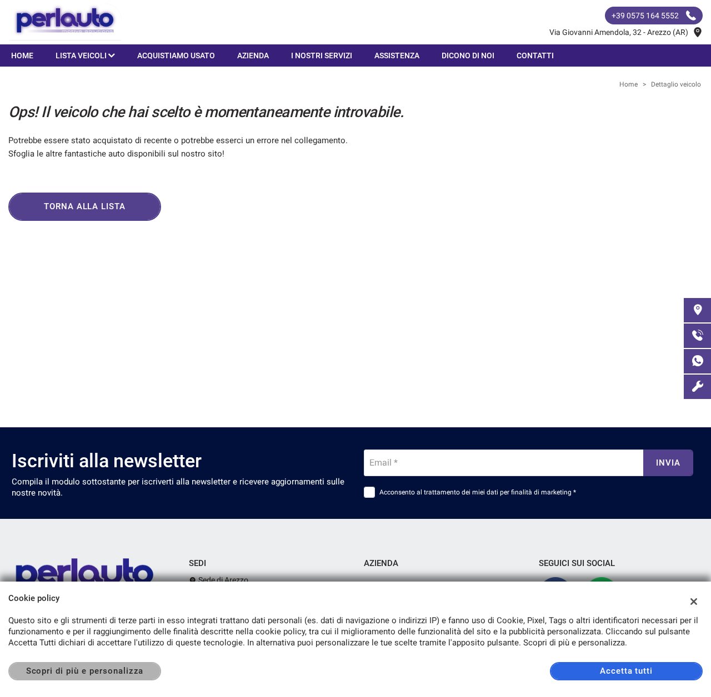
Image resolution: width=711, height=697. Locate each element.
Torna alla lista (85, 206)
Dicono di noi (468, 55)
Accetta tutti (626, 671)
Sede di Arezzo (222, 579)
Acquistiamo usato (176, 55)
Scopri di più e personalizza (85, 671)
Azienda (253, 55)
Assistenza (396, 55)
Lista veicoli (82, 55)
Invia (668, 463)
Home (22, 55)
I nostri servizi (321, 55)
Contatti (535, 55)
